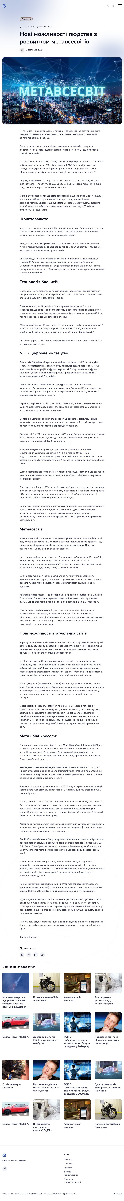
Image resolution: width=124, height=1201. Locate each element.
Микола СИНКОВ (34, 50)
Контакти (68, 1168)
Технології (26, 19)
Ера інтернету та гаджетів (11, 1086)
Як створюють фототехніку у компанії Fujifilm (104, 1000)
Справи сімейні (10, 1194)
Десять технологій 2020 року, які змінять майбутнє (46, 1040)
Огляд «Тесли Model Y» (15, 1037)
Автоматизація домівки (72, 999)
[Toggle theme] (113, 6)
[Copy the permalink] (42, 954)
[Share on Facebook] (28, 954)
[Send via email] (35, 954)
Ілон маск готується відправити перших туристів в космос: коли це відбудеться (14, 1002)
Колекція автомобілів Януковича (45, 999)
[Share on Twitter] (22, 954)
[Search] (108, 6)
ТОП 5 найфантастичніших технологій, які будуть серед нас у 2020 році (77, 1041)
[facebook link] (4, 1168)
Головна (68, 1159)
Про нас (68, 1163)
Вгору (119, 1194)
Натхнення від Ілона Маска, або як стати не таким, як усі (108, 1040)
